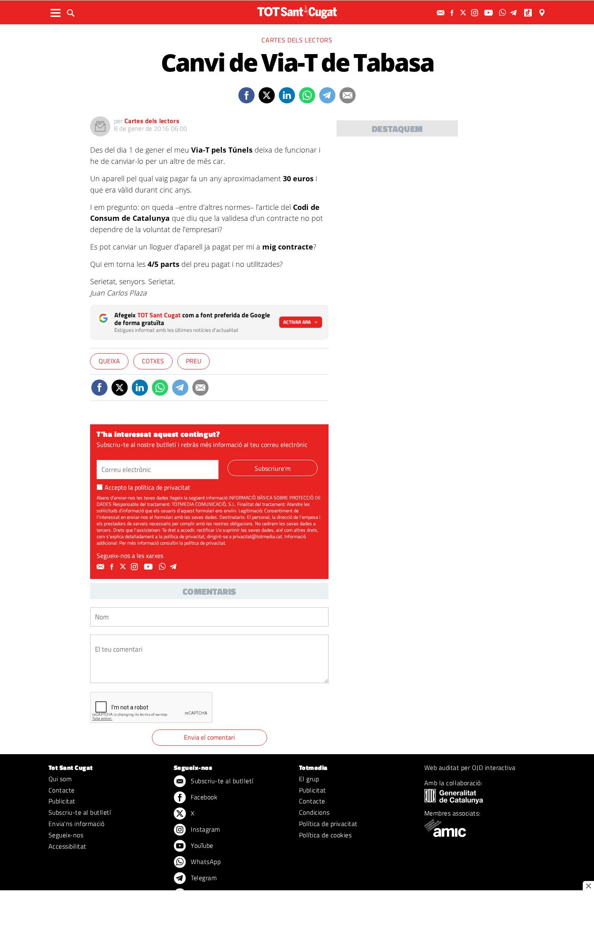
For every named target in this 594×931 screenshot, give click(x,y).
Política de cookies (325, 835)
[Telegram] (515, 12)
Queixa (109, 361)
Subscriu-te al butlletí (79, 812)
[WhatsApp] (503, 12)
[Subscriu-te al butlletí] (442, 12)
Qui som (60, 779)
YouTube (201, 845)
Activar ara (297, 322)
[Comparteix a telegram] (327, 95)
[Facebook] (453, 12)
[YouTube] (489, 12)
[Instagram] (475, 12)
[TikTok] (528, 12)
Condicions (314, 812)
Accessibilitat (67, 846)
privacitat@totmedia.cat (257, 536)
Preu (193, 361)
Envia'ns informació (76, 823)
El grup (309, 779)
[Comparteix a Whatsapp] (307, 95)
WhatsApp (205, 861)
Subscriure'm (273, 468)
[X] (464, 12)
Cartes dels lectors (296, 40)
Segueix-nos (65, 835)
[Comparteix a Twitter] (267, 95)
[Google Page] (543, 12)
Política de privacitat (328, 823)
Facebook (203, 797)
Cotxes (153, 361)
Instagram (204, 829)
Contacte (61, 790)
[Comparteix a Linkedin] (287, 95)
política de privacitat (162, 487)
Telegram (203, 878)
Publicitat (62, 801)
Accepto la (147, 487)
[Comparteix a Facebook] (246, 95)
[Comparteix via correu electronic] (347, 95)
